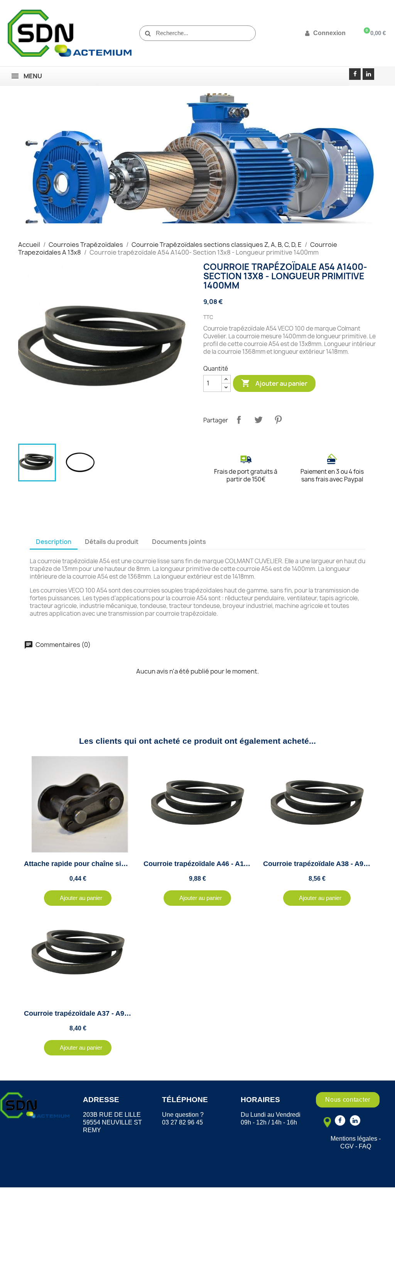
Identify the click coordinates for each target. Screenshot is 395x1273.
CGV (347, 1146)
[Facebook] (355, 74)
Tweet (258, 419)
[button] (77, 898)
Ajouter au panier (274, 383)
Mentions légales (354, 1138)
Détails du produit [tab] (111, 541)
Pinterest (278, 419)
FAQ (365, 1146)
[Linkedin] (368, 74)
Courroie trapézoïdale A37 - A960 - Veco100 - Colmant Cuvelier (126, 1013)
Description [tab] (53, 541)
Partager (238, 419)
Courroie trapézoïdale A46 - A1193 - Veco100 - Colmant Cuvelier (247, 864)
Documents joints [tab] (179, 541)
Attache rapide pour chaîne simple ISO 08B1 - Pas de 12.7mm (125, 864)
